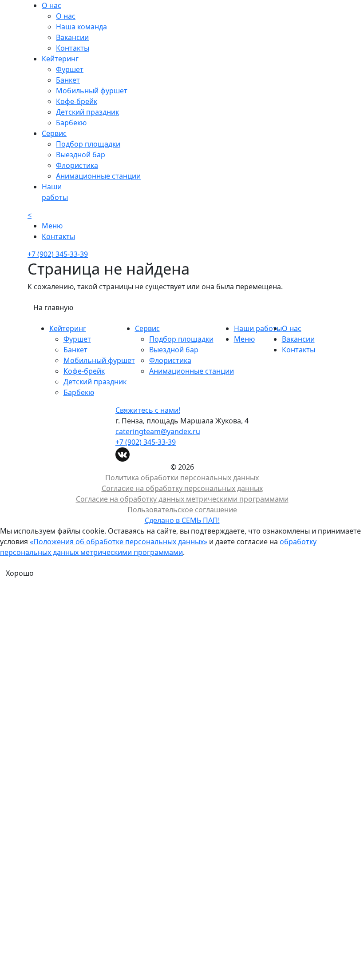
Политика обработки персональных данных (182, 477)
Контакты (72, 48)
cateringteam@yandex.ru (157, 431)
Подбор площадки (88, 144)
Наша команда (81, 27)
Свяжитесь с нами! (147, 410)
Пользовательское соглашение (182, 509)
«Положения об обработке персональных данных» (118, 541)
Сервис (147, 328)
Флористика (77, 165)
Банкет (68, 80)
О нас (65, 16)
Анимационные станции (98, 176)
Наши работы (258, 328)
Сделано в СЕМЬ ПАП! (182, 520)
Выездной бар (80, 154)
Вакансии (72, 37)
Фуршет (69, 69)
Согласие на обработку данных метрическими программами (182, 499)
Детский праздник (87, 112)
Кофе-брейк (76, 101)
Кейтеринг (67, 328)
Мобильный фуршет (91, 91)
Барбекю (71, 123)
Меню (244, 339)
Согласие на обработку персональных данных (182, 488)
